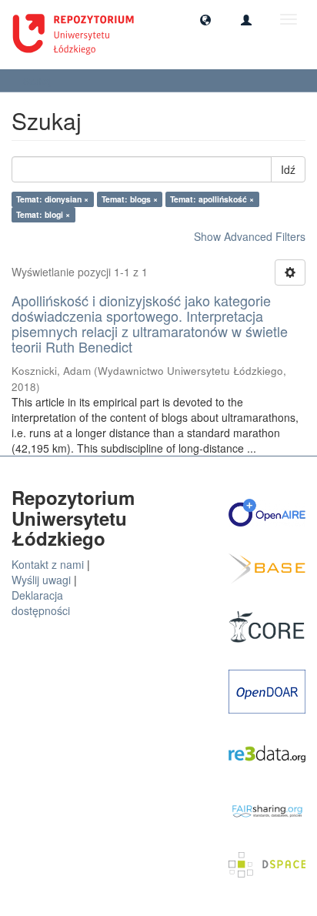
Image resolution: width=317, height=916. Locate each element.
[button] (205, 19)
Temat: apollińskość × (212, 199)
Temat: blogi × (43, 214)
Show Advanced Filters (249, 236)
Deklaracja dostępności (41, 602)
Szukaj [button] (38, 80)
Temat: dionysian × (52, 199)
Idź (288, 169)
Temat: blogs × (130, 199)
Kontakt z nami (48, 564)
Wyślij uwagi (41, 579)
